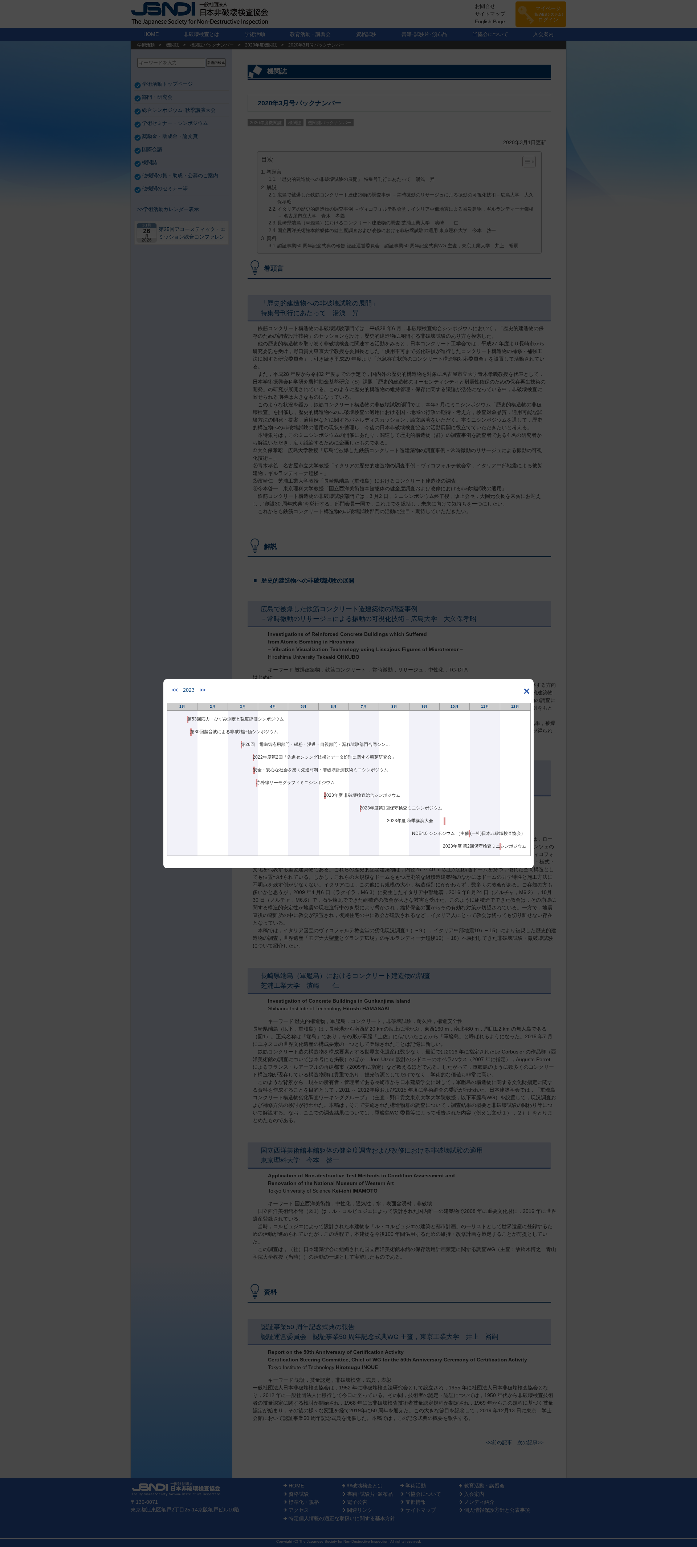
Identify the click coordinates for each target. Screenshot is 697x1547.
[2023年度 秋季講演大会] (444, 821)
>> (202, 690)
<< (175, 690)
